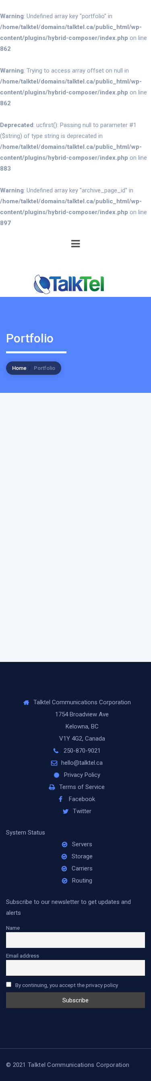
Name (13, 927)
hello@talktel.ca (82, 762)
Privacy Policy (82, 774)
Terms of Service (82, 787)
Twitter (82, 811)
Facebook (82, 799)
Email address (22, 955)
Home (19, 368)
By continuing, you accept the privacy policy (66, 985)
